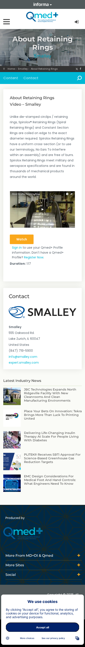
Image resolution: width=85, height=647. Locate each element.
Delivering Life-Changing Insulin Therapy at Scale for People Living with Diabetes (51, 436)
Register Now (33, 257)
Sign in (17, 247)
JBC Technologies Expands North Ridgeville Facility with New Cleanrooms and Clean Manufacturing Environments (50, 395)
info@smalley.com (23, 357)
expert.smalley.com (24, 362)
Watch (21, 239)
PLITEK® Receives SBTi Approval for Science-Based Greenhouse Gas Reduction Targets (52, 458)
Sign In (77, 22)
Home (11, 69)
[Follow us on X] (76, 69)
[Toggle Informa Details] (42, 4)
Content (10, 78)
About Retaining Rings (44, 69)
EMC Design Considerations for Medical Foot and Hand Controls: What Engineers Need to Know (50, 480)
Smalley (42, 56)
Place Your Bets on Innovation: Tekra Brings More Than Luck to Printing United (53, 414)
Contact (30, 78)
